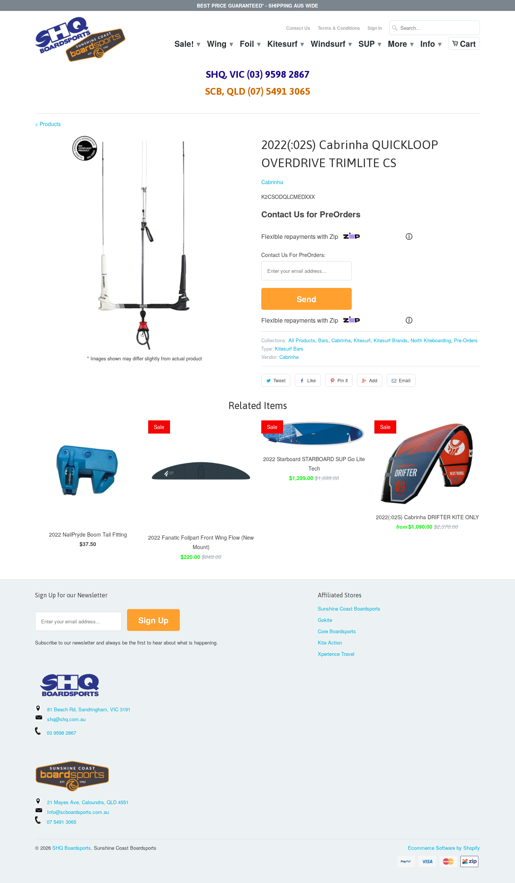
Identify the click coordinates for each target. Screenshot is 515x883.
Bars (323, 340)
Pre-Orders (466, 340)
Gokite (325, 619)
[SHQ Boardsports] (80, 41)
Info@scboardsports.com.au (78, 811)
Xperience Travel (336, 653)
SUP (369, 44)
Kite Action (330, 642)
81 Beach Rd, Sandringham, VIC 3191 (88, 709)
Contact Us (298, 28)
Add (373, 380)
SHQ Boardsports (71, 847)
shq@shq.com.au (66, 719)
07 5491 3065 (58, 821)
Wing (219, 44)
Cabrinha (272, 182)
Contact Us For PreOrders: (293, 254)
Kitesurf (285, 44)
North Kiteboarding (431, 340)
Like (311, 380)
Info (430, 44)
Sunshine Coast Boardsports (349, 608)
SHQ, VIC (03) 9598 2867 (258, 74)
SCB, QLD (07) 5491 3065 (257, 91)
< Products (48, 124)
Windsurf (331, 44)
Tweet (279, 380)
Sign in (375, 28)
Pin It (342, 380)
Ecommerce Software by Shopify (444, 847)
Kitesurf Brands (391, 340)
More (400, 44)
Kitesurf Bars (289, 348)
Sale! (187, 44)
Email (405, 380)
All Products (301, 340)
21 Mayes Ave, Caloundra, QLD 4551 (88, 802)
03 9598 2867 (61, 732)
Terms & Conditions (339, 28)
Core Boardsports (337, 631)
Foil (250, 44)
